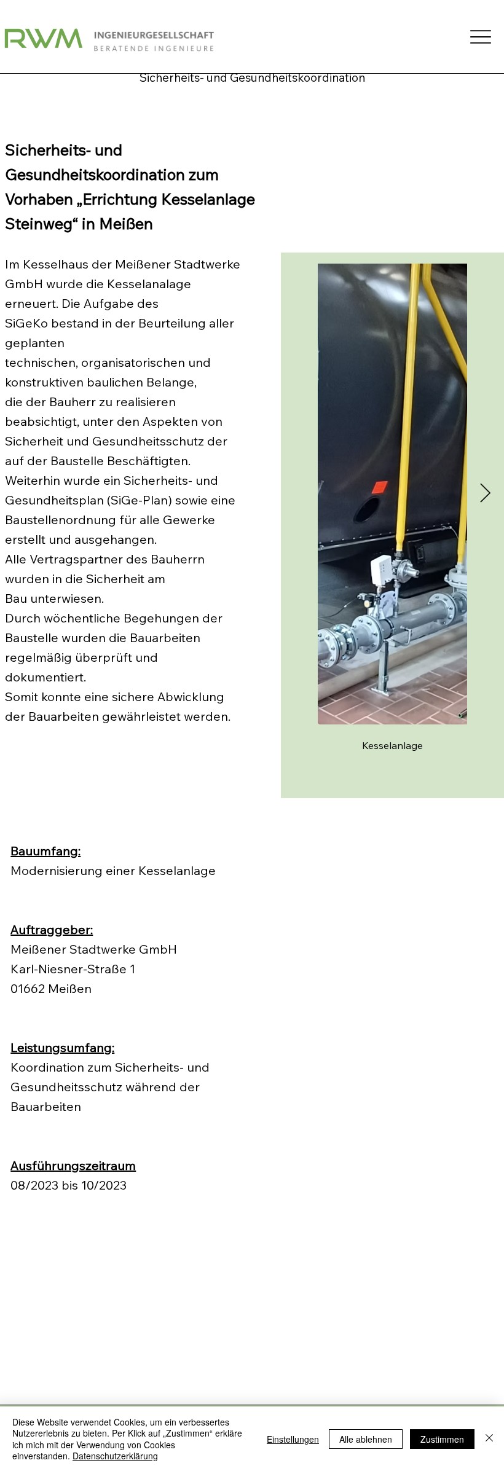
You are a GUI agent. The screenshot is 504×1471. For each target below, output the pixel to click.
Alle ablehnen (365, 1439)
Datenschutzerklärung (115, 1455)
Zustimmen (442, 1439)
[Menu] (481, 36)
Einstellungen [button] (293, 1439)
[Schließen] (489, 1438)
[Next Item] (485, 494)
